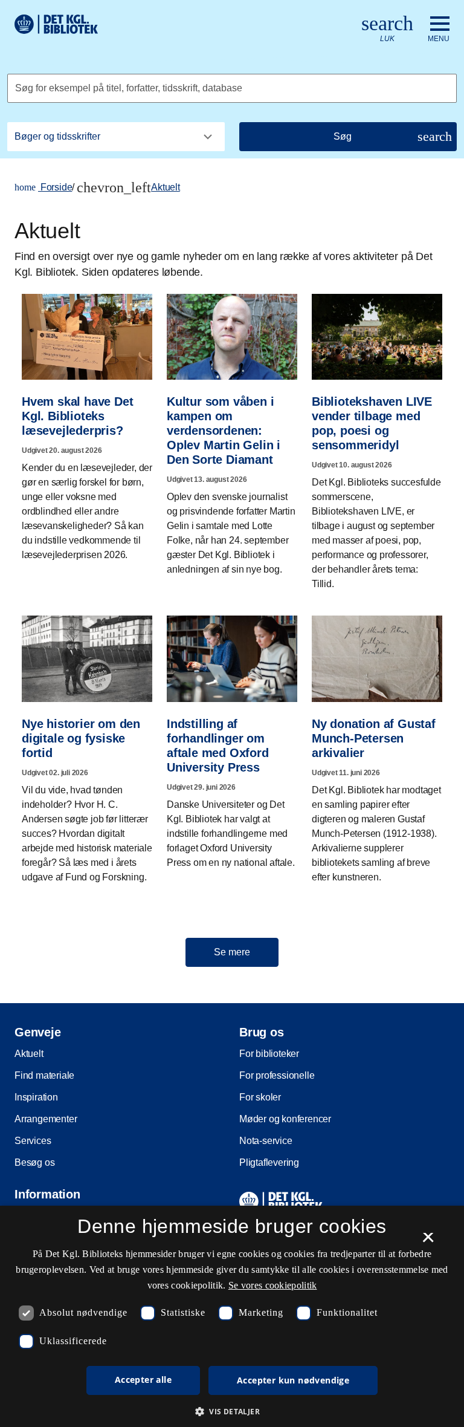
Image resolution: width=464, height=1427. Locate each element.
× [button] (428, 1241)
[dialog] (232, 1316)
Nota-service (265, 1141)
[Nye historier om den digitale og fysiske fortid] (87, 745)
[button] (232, 1411)
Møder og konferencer (285, 1119)
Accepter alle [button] (143, 1379)
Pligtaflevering (269, 1162)
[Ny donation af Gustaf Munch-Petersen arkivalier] (377, 745)
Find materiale (44, 1075)
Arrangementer (45, 1119)
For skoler (260, 1097)
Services (32, 1141)
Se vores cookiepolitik (272, 1285)
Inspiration (36, 1097)
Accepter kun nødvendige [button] (293, 1380)
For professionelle (276, 1075)
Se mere (232, 952)
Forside (43, 187)
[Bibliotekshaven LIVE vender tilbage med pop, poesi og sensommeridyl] (377, 438)
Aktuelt (165, 187)
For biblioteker (269, 1053)
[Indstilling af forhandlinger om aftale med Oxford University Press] (232, 738)
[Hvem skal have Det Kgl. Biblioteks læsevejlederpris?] (87, 423)
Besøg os (34, 1162)
